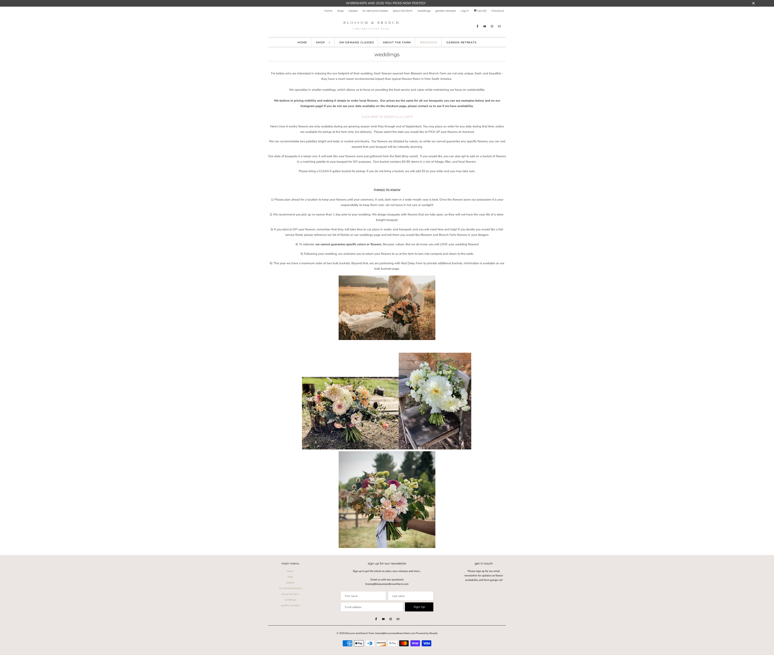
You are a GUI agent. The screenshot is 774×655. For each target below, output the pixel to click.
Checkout (497, 10)
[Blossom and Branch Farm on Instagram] (492, 26)
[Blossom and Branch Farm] (387, 26)
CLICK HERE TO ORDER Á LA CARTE (387, 117)
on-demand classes (375, 10)
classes (353, 10)
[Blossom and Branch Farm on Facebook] (477, 26)
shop (340, 10)
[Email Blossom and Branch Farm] (499, 26)
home (328, 10)
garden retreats (445, 10)
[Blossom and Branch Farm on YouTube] (484, 26)
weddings (424, 10)
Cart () (481, 10)
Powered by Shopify (427, 633)
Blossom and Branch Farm (359, 633)
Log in (465, 10)
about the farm (403, 10)
